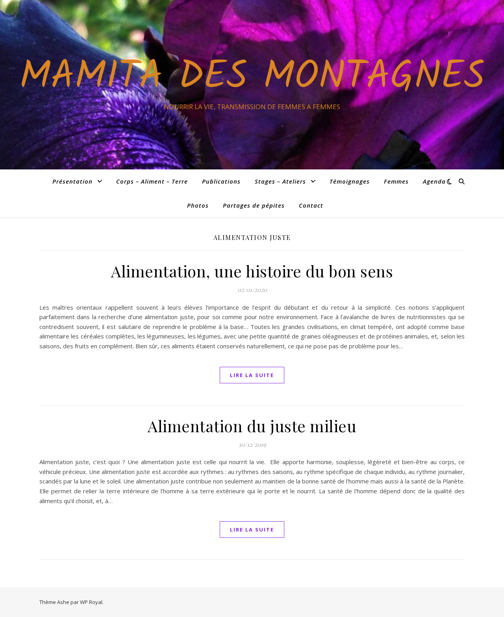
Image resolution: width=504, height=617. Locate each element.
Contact (311, 205)
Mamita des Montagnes (252, 77)
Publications (221, 181)
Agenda (434, 181)
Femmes (396, 181)
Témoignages (350, 181)
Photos (198, 205)
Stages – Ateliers (280, 181)
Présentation (72, 181)
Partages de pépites (254, 205)
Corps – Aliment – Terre (152, 181)
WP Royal (91, 602)
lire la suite (252, 375)
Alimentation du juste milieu (252, 425)
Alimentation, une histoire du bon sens (252, 270)
